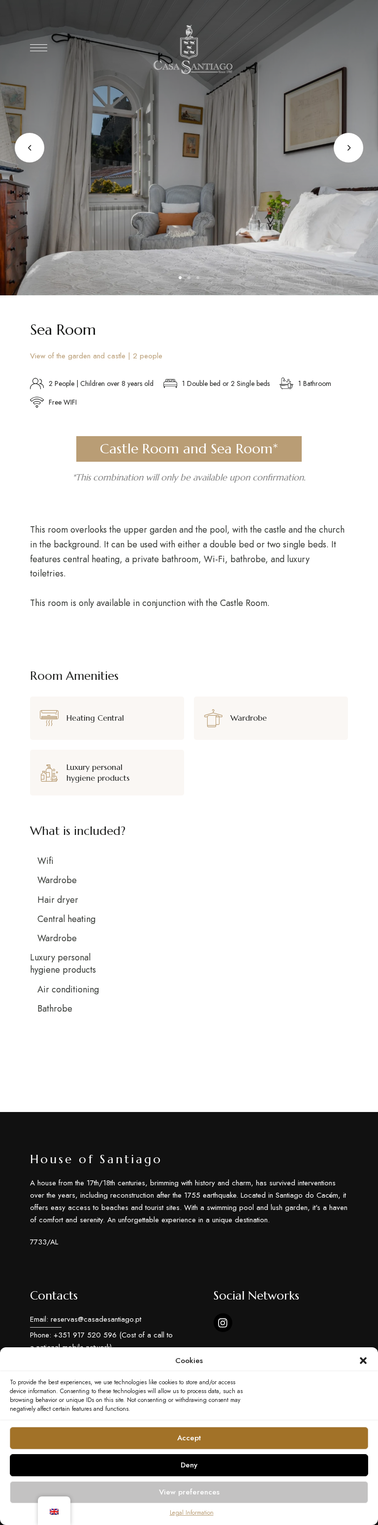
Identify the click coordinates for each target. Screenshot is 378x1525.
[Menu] (38, 47)
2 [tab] (189, 277)
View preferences (189, 1492)
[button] (363, 1361)
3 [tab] (197, 277)
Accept (189, 1437)
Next (348, 147)
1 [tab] (180, 277)
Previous (29, 147)
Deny (189, 1465)
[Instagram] (223, 1322)
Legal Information (192, 1512)
